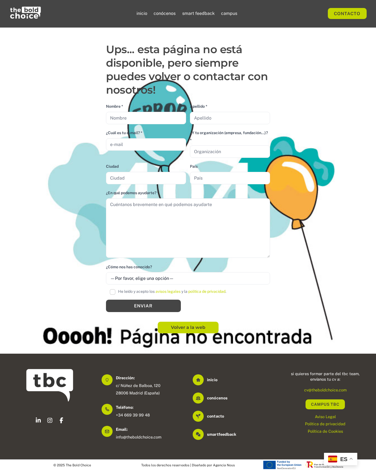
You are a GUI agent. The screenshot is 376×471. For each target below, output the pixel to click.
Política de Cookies (325, 431)
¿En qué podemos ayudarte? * (132, 193)
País (194, 166)
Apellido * (198, 106)
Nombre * (114, 106)
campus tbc (325, 404)
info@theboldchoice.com (138, 437)
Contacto (347, 13)
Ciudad (112, 166)
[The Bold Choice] (25, 16)
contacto (215, 416)
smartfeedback (221, 434)
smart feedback (198, 13)
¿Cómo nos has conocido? (129, 267)
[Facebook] (61, 421)
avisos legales (168, 291)
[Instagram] (49, 421)
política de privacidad (206, 291)
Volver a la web (188, 327)
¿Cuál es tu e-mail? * (124, 133)
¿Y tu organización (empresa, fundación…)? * (229, 136)
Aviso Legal (325, 416)
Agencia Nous (224, 465)
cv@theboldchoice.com (325, 390)
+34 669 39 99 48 (133, 415)
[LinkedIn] (38, 421)
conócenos (165, 13)
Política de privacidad (325, 423)
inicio (142, 13)
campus (229, 13)
